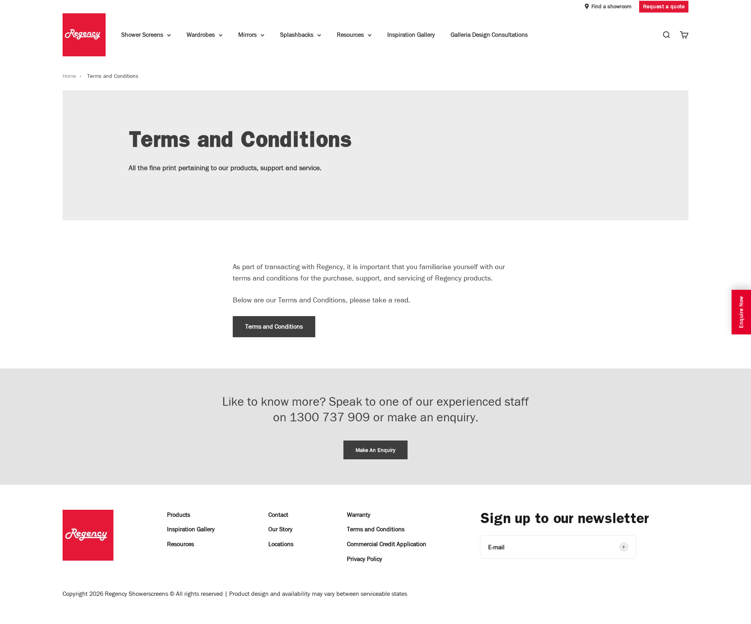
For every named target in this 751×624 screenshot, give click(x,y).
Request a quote (664, 6)
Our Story (280, 529)
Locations (280, 544)
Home (69, 76)
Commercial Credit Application (386, 544)
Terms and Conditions (274, 326)
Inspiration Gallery (411, 35)
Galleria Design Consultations (489, 35)
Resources (350, 35)
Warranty (358, 514)
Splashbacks (296, 35)
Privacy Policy (364, 559)
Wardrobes (201, 35)
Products (178, 514)
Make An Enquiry (375, 450)
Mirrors (247, 35)
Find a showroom (611, 6)
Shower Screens (142, 35)
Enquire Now (741, 312)
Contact (278, 514)
